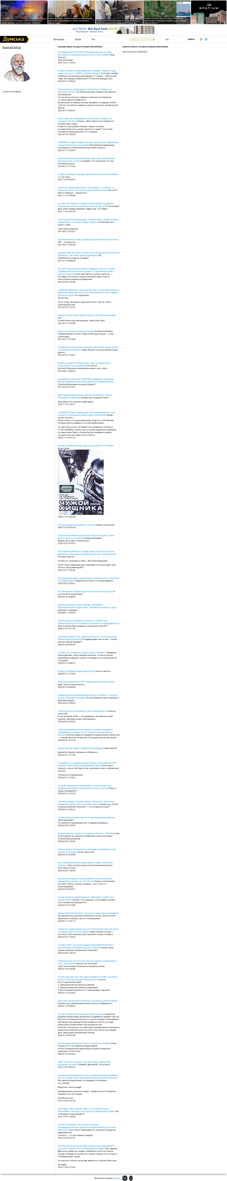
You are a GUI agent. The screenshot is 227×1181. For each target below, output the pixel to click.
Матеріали (58, 39)
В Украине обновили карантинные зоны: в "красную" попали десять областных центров (86, 536)
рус (167, 39)
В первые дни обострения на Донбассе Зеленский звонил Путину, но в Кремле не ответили (88, 348)
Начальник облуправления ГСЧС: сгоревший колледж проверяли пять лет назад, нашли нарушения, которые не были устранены (88, 1076)
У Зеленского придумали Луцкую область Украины (81, 652)
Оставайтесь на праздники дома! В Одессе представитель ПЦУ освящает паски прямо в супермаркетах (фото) (87, 764)
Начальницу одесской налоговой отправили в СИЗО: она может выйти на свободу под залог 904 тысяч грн (87, 978)
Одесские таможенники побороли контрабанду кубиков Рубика (87, 1000)
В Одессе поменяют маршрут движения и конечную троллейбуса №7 (88, 175)
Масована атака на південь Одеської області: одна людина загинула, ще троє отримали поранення (21, 21)
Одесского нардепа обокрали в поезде (76, 331)
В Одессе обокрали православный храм (76, 671)
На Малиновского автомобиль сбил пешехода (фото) (82, 711)
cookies (117, 1178)
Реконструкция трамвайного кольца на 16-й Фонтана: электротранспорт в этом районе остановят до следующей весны (88, 621)
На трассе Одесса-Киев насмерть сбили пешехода (81, 1014)
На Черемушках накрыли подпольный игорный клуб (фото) (85, 591)
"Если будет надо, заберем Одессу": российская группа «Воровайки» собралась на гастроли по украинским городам (86, 1110)
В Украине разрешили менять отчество (76, 525)
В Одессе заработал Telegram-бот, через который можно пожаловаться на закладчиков (84, 364)
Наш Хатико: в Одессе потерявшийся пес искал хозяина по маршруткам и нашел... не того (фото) (85, 879)
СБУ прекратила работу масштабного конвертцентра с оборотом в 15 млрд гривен (88, 579)
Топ (93, 39)
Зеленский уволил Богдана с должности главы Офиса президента (88, 913)
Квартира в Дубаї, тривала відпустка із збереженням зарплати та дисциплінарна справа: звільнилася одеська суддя (70, 20)
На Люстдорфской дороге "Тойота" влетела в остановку (83, 1043)
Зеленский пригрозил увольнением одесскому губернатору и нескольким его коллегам (86, 159)
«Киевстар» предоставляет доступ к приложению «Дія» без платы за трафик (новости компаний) (88, 930)
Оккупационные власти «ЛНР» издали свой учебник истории (86, 681)
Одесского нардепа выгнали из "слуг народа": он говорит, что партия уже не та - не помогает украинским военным (86, 188)
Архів (78, 39)
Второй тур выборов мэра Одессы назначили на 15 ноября (85, 445)
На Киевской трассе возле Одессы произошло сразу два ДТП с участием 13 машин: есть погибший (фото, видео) (87, 1147)
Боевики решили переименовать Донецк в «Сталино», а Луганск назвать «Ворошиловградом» (87, 696)
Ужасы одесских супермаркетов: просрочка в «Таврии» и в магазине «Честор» (85, 90)
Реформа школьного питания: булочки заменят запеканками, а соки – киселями (87, 962)
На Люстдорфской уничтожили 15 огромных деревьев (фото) (86, 817)
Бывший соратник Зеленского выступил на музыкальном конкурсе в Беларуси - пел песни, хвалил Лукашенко (89, 254)
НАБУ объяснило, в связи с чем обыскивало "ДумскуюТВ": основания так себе (84, 1063)
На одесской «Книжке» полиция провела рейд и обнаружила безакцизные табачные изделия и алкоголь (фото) (86, 204)
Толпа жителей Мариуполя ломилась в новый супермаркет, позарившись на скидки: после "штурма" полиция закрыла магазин (85, 732)
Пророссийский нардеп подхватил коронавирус (80, 748)
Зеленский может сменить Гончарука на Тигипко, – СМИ (84, 833)
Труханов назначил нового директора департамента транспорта (88, 239)
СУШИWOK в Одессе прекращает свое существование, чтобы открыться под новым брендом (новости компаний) (86, 413)
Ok (125, 1178)
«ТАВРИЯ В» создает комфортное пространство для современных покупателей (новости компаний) (88, 143)
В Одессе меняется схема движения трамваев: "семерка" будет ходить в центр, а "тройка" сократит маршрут (87, 72)
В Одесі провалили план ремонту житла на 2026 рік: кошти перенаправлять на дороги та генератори (117, 21)
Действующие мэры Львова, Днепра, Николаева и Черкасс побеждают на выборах (85, 396)
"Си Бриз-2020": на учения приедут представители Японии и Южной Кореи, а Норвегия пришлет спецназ (86, 946)
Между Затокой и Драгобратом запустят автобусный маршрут (87, 315)
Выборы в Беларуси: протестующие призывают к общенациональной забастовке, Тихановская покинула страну (87, 606)
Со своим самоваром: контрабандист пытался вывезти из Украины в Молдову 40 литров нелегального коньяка (84, 786)
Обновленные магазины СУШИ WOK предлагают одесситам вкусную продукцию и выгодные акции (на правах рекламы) (86, 380)
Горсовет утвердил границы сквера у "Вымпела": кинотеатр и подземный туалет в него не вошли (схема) (86, 802)
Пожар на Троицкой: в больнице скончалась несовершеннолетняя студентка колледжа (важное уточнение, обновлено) (87, 1127)
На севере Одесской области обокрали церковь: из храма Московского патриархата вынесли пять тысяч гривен (84, 53)
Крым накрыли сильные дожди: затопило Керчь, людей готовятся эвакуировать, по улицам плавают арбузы (88, 220)
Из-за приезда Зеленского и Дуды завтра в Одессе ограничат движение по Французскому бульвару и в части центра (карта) (87, 552)
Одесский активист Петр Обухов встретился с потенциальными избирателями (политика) (87, 638)
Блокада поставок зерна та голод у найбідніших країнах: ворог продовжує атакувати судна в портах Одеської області (165, 20)
